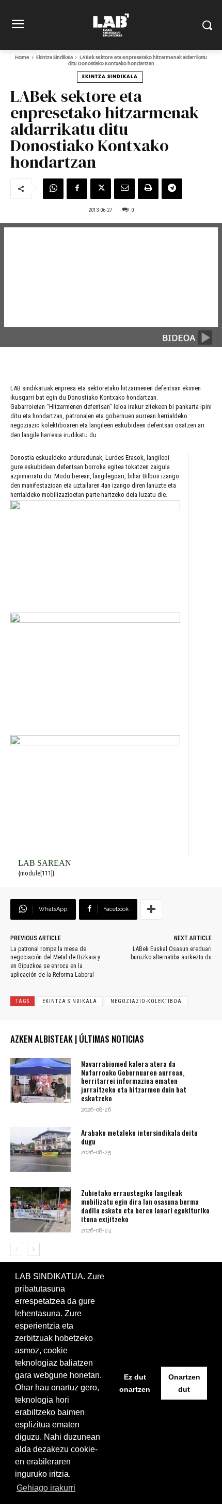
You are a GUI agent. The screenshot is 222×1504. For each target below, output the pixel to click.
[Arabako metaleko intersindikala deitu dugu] (40, 1149)
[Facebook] (77, 188)
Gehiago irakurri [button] (46, 1487)
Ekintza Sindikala (54, 58)
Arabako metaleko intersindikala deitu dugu (139, 1137)
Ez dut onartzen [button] (134, 1383)
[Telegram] (172, 188)
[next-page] (33, 1249)
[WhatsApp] (53, 188)
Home (22, 58)
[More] (151, 909)
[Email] (124, 188)
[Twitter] (100, 188)
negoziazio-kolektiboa (146, 1001)
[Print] (148, 188)
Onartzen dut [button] (184, 1383)
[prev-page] (16, 1249)
